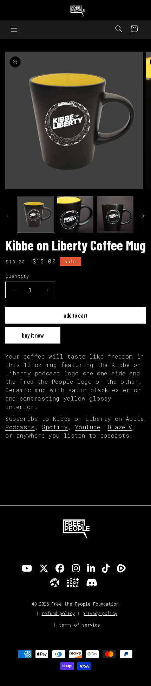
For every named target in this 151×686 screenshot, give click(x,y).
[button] (14, 28)
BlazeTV (120, 427)
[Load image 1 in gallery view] (35, 214)
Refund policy (58, 613)
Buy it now (33, 335)
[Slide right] (143, 216)
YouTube (87, 427)
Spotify (55, 427)
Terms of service (79, 625)
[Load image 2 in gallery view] (75, 214)
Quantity (17, 276)
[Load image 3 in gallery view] (115, 214)
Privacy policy (100, 613)
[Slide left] (7, 216)
